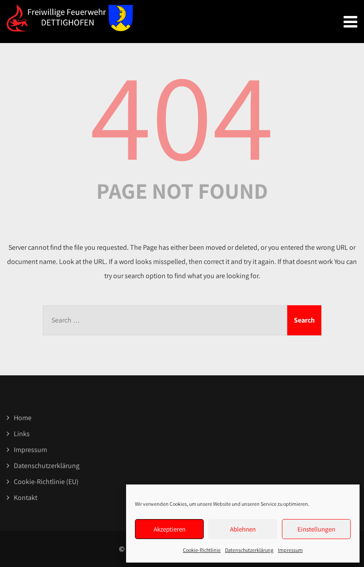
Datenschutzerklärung (249, 550)
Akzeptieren (170, 529)
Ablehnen (243, 529)
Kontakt (25, 497)
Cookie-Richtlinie (202, 550)
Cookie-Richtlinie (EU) (46, 481)
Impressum (290, 550)
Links (22, 433)
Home (23, 417)
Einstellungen (316, 529)
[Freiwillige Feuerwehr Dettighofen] (70, 18)
